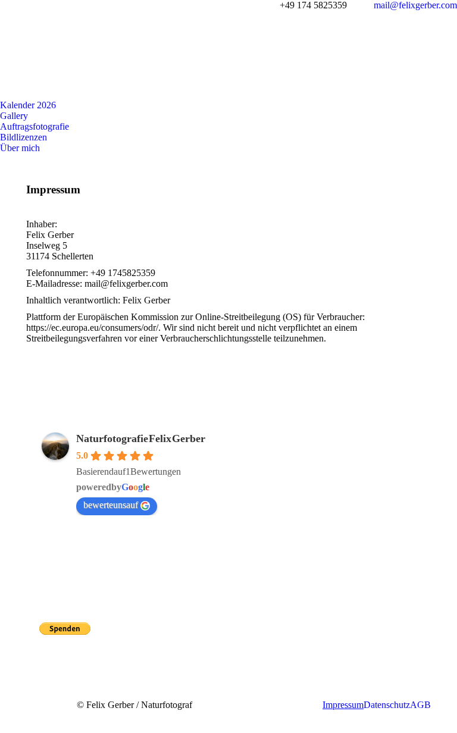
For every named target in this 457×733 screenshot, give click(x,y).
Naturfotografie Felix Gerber (140, 438)
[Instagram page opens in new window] (48, 589)
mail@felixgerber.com (415, 5)
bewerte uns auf (110, 505)
